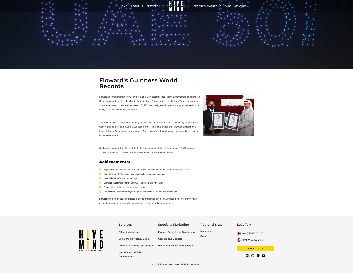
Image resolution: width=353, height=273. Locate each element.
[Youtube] (263, 255)
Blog (228, 6)
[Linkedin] (247, 255)
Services (152, 6)
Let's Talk (244, 224)
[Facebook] (258, 255)
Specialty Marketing (207, 6)
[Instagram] (252, 255)
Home (123, 6)
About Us (137, 6)
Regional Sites (211, 224)
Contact (240, 6)
